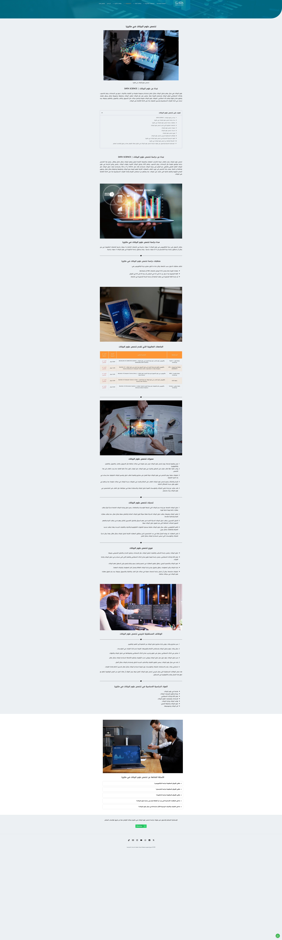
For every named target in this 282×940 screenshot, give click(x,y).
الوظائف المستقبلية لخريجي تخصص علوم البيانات (163, 136)
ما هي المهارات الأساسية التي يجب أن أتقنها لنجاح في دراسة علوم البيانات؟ (158, 801)
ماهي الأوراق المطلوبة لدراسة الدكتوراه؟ (168, 795)
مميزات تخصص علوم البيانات (168, 128)
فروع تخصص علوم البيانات (169, 133)
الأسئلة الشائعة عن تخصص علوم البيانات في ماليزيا (161, 141)
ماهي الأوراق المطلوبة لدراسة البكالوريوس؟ (167, 783)
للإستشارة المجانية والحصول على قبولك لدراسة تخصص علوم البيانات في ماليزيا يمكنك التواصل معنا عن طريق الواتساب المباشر (143, 144)
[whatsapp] (145, 840)
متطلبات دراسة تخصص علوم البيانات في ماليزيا (163, 123)
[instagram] (136, 840)
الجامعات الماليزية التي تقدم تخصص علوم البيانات (163, 125)
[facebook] (149, 840)
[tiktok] (128, 840)
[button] (144, 4)
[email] (132, 840)
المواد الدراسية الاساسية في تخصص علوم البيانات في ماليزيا (160, 138)
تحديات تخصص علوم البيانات (168, 131)
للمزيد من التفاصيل (104, 361)
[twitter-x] (153, 840)
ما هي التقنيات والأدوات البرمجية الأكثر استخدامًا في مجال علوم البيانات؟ (159, 806)
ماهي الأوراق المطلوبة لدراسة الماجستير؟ (168, 789)
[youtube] (141, 840)
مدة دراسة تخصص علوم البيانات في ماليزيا (164, 120)
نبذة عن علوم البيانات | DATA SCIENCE (165, 118)
